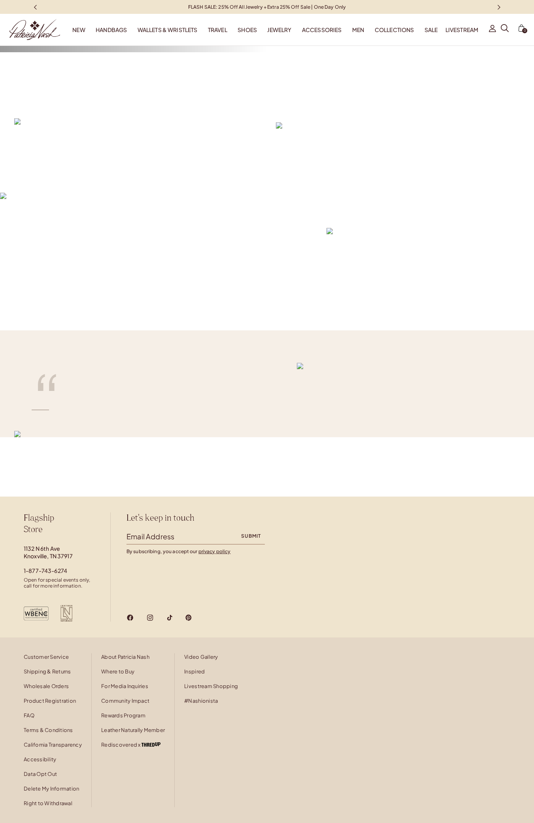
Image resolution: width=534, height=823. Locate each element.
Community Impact (125, 701)
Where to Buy (117, 671)
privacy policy (214, 551)
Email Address (150, 536)
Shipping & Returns (47, 671)
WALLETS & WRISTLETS (168, 29)
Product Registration (50, 701)
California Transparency (53, 744)
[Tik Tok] (169, 618)
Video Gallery (201, 657)
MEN (358, 29)
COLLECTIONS (394, 29)
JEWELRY (279, 29)
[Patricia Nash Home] (30, 29)
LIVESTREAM (461, 29)
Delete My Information (51, 788)
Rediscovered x (121, 744)
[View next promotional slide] (498, 6)
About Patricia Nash (125, 657)
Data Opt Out (40, 774)
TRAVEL (217, 29)
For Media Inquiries (124, 686)
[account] (492, 30)
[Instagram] (150, 618)
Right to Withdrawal (48, 803)
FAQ (29, 715)
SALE (431, 29)
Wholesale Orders (46, 686)
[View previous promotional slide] (35, 6)
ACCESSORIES (322, 29)
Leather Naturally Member (133, 730)
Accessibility (40, 759)
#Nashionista (201, 701)
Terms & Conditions (48, 730)
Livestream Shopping (211, 686)
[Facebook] (130, 618)
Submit (251, 536)
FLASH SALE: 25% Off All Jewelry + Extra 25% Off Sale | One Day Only (267, 6)
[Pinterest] (188, 618)
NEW (78, 29)
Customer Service (46, 657)
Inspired (194, 671)
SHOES (247, 29)
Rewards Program (123, 715)
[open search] (505, 30)
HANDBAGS (111, 29)
